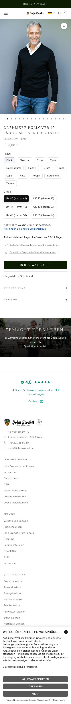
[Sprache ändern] (51, 13)
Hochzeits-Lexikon (14, 623)
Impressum (10, 472)
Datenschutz (11, 478)
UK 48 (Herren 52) (16, 215)
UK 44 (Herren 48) (16, 207)
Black (9, 160)
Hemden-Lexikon (13, 599)
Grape (61, 168)
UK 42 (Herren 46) (43, 198)
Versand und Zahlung (16, 521)
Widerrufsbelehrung (15, 490)
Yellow (10, 183)
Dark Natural (13, 168)
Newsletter (10, 551)
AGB (6, 484)
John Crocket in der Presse (19, 466)
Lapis (9, 175)
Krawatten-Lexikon (14, 611)
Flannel (32, 168)
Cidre (40, 160)
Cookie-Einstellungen (16, 502)
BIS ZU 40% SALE (35, 3)
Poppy (36, 175)
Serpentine (53, 175)
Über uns (9, 539)
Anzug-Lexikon (12, 593)
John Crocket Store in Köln (19, 533)
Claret (53, 160)
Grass (47, 168)
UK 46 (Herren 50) (43, 207)
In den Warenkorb (35, 265)
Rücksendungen (13, 527)
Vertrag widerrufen (15, 496)
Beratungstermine (14, 545)
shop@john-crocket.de (20, 448)
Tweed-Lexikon (12, 587)
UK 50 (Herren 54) (43, 215)
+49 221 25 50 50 (18, 442)
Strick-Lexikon (12, 617)
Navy (22, 175)
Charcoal (24, 160)
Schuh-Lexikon (12, 605)
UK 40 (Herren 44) (16, 198)
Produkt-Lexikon (13, 581)
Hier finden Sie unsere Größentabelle (25, 229)
